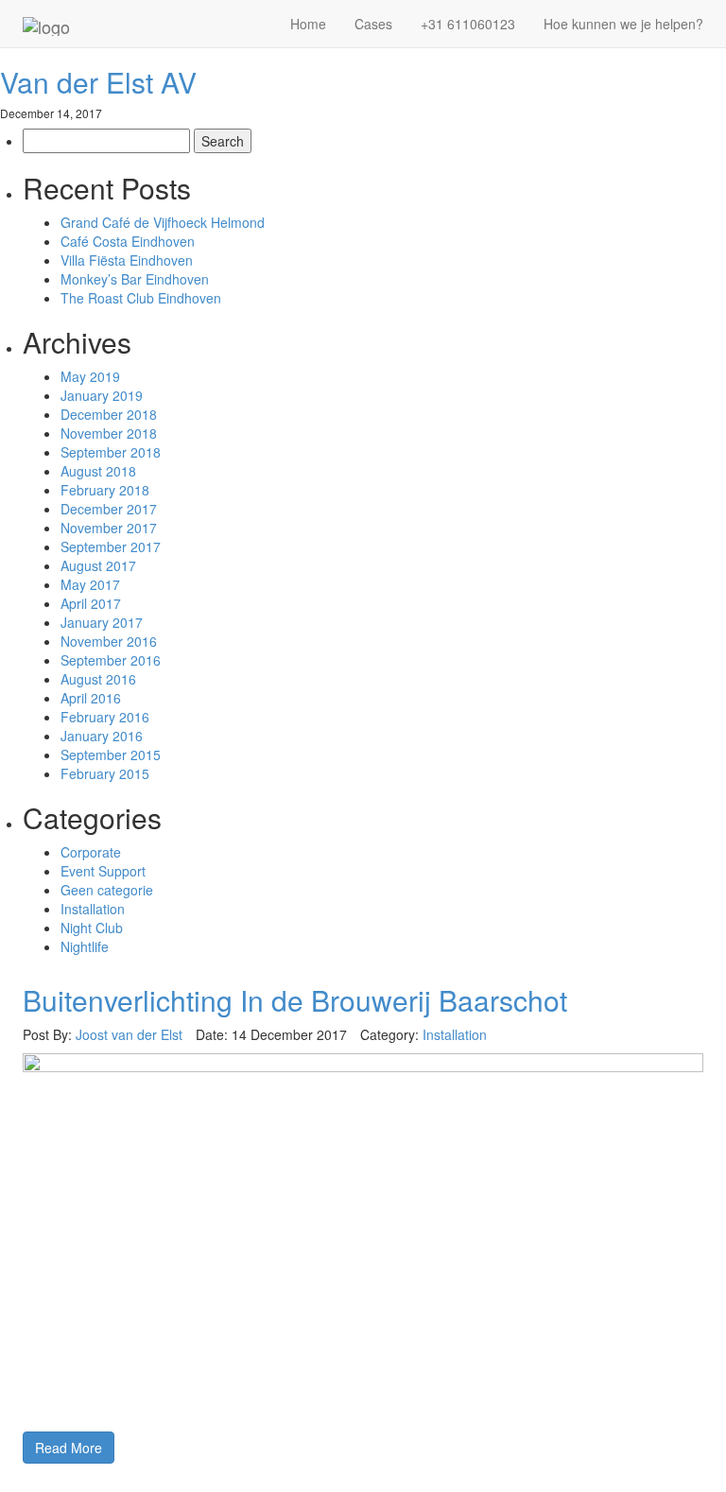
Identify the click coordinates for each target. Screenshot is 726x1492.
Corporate (90, 851)
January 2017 (101, 622)
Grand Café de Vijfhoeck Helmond (162, 222)
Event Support (103, 870)
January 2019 (101, 395)
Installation (92, 908)
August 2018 (98, 470)
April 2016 (90, 697)
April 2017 (90, 603)
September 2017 (110, 546)
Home (308, 23)
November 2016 (108, 641)
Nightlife (84, 946)
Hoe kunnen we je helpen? (623, 23)
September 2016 (110, 660)
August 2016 (98, 678)
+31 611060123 (468, 23)
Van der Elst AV (98, 81)
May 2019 (90, 376)
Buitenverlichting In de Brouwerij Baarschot (295, 1000)
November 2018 (108, 433)
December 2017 (108, 508)
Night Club (91, 927)
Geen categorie (106, 889)
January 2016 (101, 735)
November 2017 (108, 527)
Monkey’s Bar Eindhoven (134, 278)
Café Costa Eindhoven (127, 241)
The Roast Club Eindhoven (140, 297)
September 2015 (110, 754)
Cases (373, 23)
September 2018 (110, 451)
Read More (68, 1447)
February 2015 (104, 773)
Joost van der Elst (129, 1034)
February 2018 (104, 489)
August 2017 (98, 565)
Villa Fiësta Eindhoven (126, 260)
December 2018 (108, 414)
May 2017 (90, 584)
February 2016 (104, 716)
